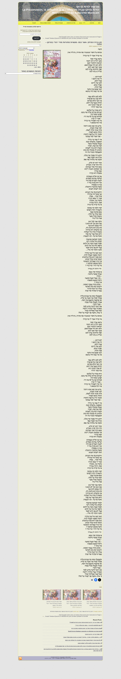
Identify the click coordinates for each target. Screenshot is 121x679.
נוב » (35, 67)
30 (30, 65)
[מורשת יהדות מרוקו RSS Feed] (20, 658)
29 (32, 65)
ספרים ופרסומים (71, 23)
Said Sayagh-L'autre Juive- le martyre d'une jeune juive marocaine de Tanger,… (79, 37)
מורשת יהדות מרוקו (87, 6)
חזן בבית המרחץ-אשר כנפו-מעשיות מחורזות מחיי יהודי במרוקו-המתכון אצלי (74, 603)
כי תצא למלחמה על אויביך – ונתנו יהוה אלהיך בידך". (88, 625)
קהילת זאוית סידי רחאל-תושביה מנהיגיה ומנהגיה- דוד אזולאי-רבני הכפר (83, 640)
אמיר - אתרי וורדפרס (49, 658)
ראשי (99, 23)
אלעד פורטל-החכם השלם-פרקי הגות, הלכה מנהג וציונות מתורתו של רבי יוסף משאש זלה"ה (78, 646)
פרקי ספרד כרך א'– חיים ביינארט (93, 634)
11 (26, 59)
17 (28, 61)
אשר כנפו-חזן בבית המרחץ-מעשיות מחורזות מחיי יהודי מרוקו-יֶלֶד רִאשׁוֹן (54, 603)
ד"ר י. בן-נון (82, 23)
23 (30, 63)
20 (36, 63)
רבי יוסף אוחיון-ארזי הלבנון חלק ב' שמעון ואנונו (90, 643)
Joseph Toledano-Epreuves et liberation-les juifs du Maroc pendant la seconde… (66, 38)
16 (30, 61)
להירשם (36, 38)
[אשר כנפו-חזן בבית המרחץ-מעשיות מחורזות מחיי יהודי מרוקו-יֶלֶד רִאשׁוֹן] (52, 595)
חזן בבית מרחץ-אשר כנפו (86, 611)
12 (23, 59)
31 (28, 65)
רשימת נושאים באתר (45, 23)
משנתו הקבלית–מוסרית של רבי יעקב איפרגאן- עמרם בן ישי (86, 628)
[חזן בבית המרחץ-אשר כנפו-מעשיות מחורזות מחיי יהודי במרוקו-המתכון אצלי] (73, 595)
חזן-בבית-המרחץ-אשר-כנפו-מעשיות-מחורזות (61, 611)
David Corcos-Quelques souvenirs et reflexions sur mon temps (85, 631)
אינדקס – (91, 23)
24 (28, 63)
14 (34, 61)
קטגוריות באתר (59, 23)
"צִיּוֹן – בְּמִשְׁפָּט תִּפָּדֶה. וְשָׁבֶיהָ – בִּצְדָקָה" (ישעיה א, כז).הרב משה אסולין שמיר (82, 637)
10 (28, 59)
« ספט (39, 67)
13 (36, 61)
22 (32, 63)
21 (34, 63)
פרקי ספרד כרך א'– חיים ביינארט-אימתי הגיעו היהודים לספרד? (86, 622)
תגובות (34, 23)
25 (26, 63)
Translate (31, 50)
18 (26, 61)
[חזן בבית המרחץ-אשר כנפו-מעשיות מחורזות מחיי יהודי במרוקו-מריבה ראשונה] (93, 595)
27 (36, 65)
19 (23, 61)
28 (34, 65)
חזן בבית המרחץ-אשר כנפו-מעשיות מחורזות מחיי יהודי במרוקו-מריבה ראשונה (94, 603)
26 (23, 63)
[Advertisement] (67, 30)
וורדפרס (67, 658)
